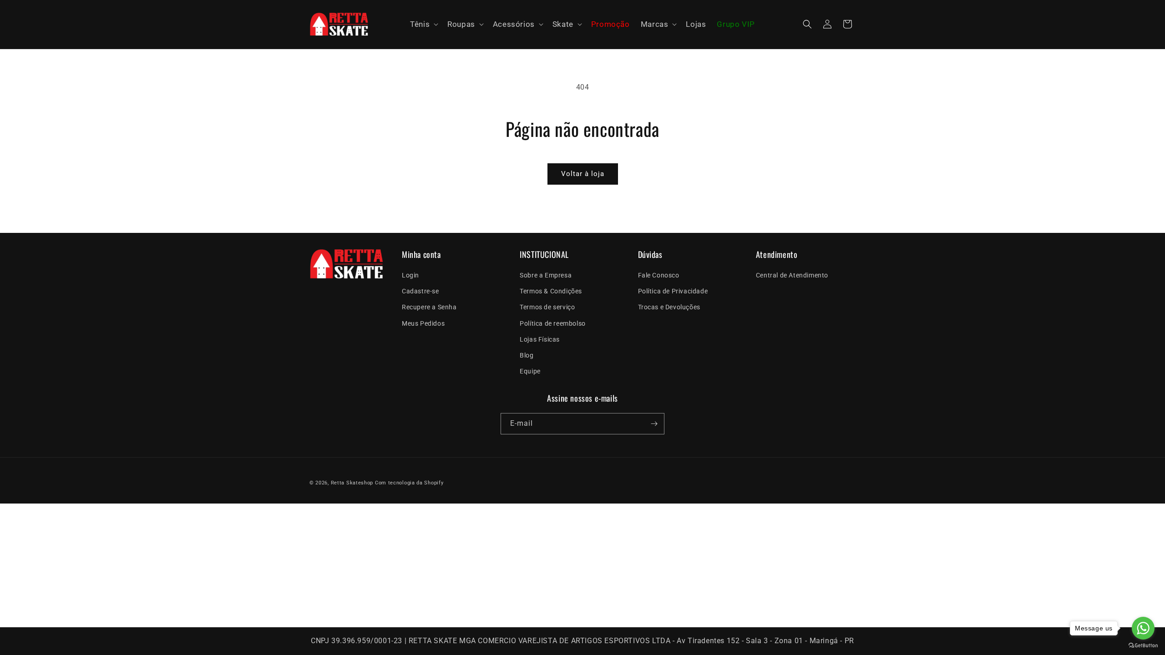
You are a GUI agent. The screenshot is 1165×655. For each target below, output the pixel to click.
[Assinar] (654, 423)
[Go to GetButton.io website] (1143, 646)
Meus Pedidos (423, 323)
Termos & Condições (551, 291)
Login (410, 275)
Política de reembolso (553, 323)
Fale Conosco (658, 275)
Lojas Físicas (540, 339)
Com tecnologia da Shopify (409, 483)
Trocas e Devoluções (669, 307)
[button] (423, 24)
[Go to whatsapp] (1143, 628)
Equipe (530, 371)
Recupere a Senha (429, 307)
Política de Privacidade (673, 291)
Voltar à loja (582, 174)
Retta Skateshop (352, 483)
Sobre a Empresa (546, 275)
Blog (526, 355)
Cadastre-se (420, 291)
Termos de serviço (547, 307)
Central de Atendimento (792, 275)
